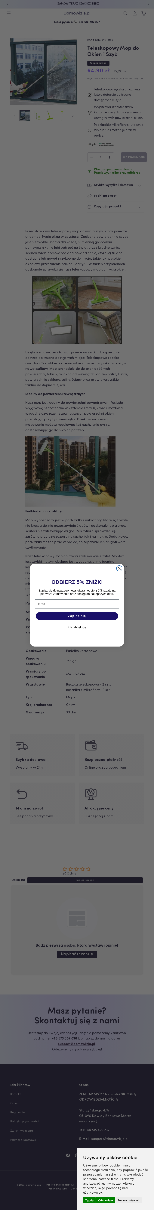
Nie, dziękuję (77, 627)
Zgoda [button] (89, 1200)
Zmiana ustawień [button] (129, 1200)
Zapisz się (77, 616)
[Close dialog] (119, 568)
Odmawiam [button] (105, 1200)
